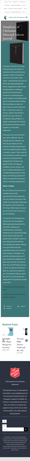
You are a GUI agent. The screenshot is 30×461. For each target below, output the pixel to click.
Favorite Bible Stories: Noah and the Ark (21, 344)
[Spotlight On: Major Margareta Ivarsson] (7, 331)
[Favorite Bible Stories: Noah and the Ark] (22, 331)
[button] (3, 340)
